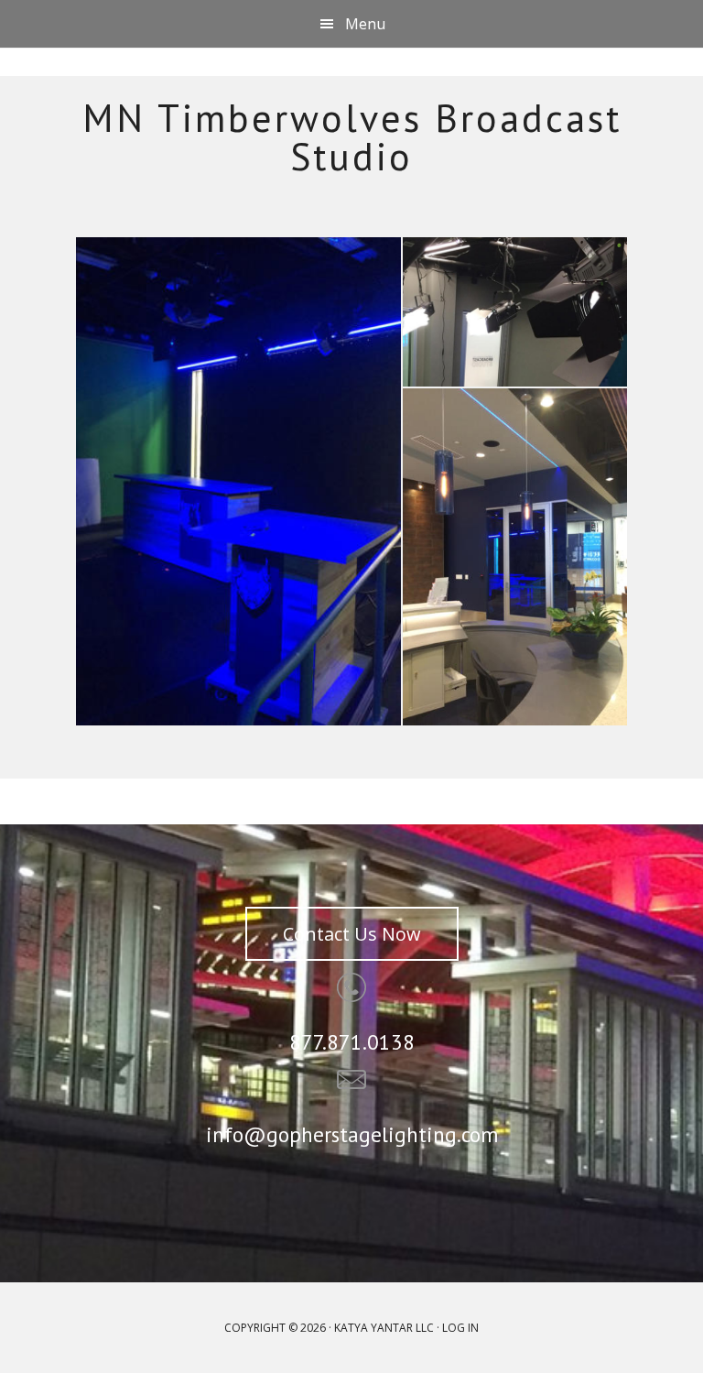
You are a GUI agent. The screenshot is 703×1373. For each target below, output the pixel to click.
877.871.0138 (352, 1042)
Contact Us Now (352, 933)
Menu (365, 24)
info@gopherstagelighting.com (352, 1134)
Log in (460, 1327)
